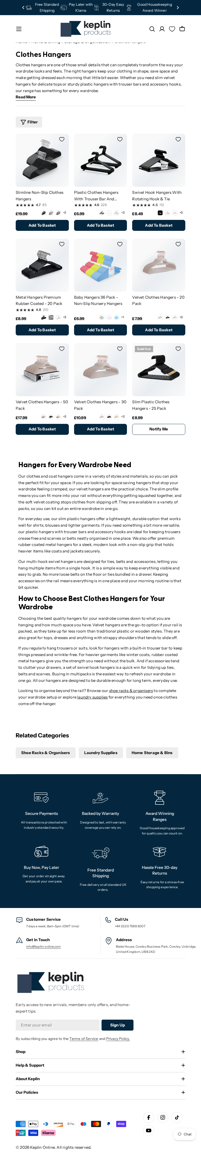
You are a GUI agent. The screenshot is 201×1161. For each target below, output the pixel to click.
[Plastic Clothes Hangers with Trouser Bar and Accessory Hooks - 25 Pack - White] (109, 212)
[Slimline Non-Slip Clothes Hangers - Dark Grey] (58, 212)
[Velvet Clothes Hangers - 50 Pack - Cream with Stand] (58, 416)
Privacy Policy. (118, 1038)
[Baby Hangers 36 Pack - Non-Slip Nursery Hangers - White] (109, 317)
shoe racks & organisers (131, 690)
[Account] (162, 29)
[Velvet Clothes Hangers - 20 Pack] (158, 265)
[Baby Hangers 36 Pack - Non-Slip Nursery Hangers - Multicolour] (101, 317)
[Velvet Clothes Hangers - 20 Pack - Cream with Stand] (174, 317)
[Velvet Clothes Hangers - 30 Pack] (100, 369)
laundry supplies (92, 697)
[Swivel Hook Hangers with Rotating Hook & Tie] (158, 160)
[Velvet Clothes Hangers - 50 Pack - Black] (51, 416)
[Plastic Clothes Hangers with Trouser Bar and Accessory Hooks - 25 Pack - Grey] (116, 212)
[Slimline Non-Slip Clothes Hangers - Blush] (51, 212)
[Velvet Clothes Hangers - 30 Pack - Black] (109, 416)
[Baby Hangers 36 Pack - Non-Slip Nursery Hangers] (100, 265)
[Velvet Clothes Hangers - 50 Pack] (42, 369)
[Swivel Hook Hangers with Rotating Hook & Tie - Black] (160, 212)
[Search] (152, 29)
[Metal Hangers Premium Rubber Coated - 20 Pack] (42, 265)
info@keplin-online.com (43, 946)
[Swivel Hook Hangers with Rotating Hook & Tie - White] (167, 212)
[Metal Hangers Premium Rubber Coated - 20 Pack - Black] (43, 317)
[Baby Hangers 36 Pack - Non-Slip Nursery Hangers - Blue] (116, 317)
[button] (23, 7)
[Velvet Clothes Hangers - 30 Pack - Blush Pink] (101, 416)
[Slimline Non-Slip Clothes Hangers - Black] (43, 212)
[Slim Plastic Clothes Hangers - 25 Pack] (158, 369)
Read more (26, 96)
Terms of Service (83, 1038)
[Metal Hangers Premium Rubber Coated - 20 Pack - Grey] (51, 317)
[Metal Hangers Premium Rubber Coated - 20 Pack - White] (58, 317)
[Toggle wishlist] (62, 139)
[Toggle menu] (19, 29)
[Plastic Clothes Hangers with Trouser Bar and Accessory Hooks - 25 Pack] (100, 160)
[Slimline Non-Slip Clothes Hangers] (42, 160)
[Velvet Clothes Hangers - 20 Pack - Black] (167, 317)
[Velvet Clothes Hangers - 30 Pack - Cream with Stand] (116, 416)
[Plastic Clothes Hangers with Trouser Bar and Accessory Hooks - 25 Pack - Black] (101, 212)
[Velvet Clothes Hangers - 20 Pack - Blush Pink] (160, 317)
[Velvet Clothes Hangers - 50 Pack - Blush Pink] (43, 416)
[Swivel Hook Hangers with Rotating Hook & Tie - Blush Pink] (174, 212)
